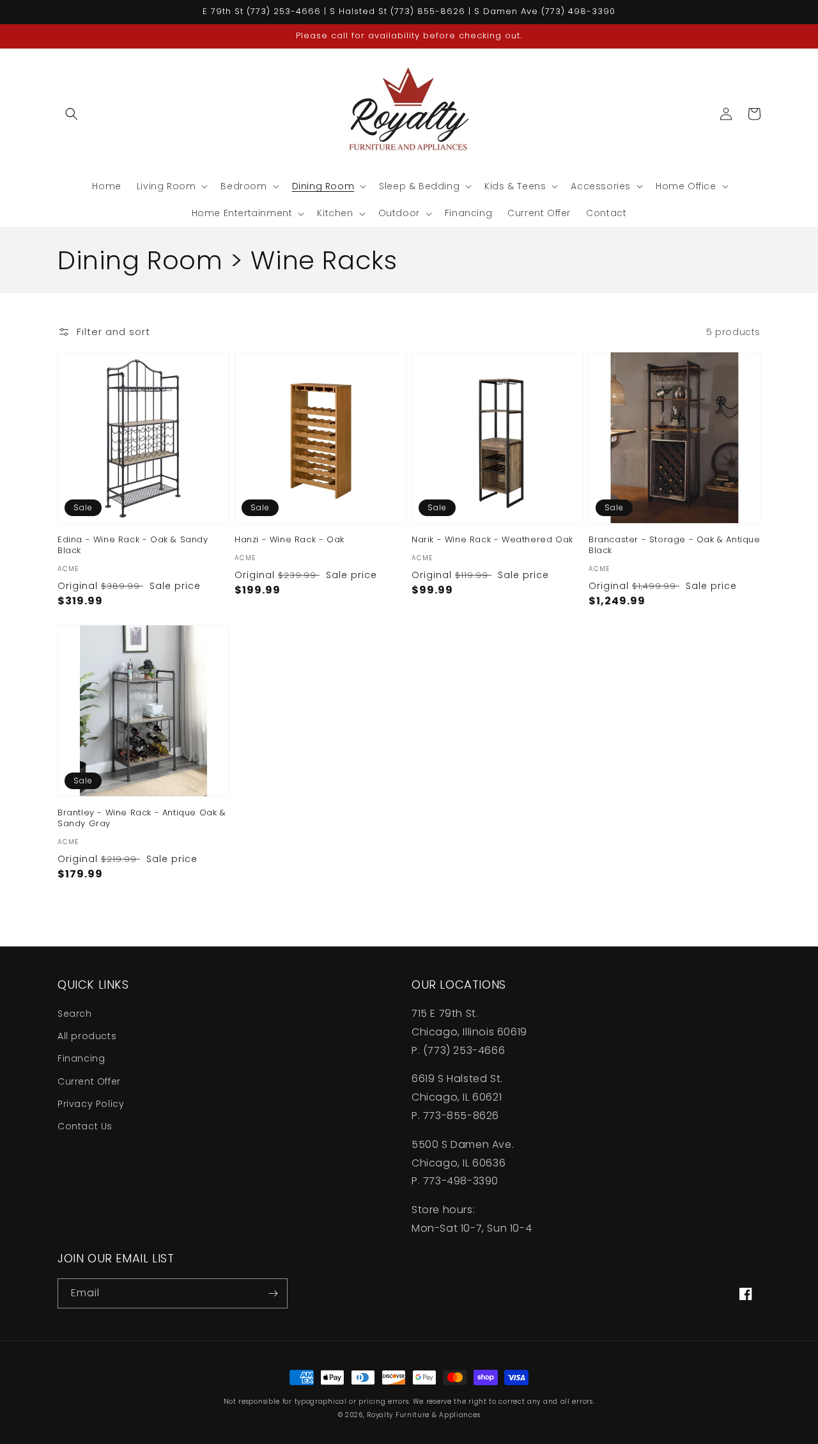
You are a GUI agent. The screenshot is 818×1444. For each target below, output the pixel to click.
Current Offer (89, 1081)
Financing (81, 1058)
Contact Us (85, 1126)
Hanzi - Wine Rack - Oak (289, 540)
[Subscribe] (273, 1293)
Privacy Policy (91, 1103)
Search (75, 1013)
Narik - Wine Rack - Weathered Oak (492, 540)
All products (87, 1036)
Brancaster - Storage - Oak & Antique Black (674, 545)
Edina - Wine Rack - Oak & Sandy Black (133, 545)
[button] (72, 114)
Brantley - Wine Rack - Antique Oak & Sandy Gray (142, 818)
